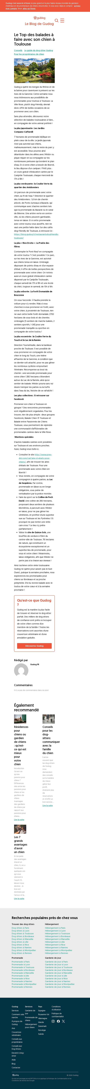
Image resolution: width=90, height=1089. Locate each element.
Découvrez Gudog (34, 646)
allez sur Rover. (29, 8)
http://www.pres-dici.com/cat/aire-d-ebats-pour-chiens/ (35, 458)
